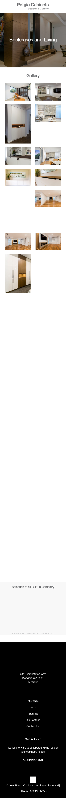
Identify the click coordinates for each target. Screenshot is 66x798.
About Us (33, 714)
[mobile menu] (61, 6)
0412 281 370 (35, 760)
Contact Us (33, 726)
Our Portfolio (33, 720)
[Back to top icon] (33, 779)
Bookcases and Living (25, 615)
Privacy (24, 791)
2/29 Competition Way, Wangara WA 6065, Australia (33, 678)
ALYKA (42, 791)
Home (33, 708)
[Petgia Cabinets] (31, 6)
